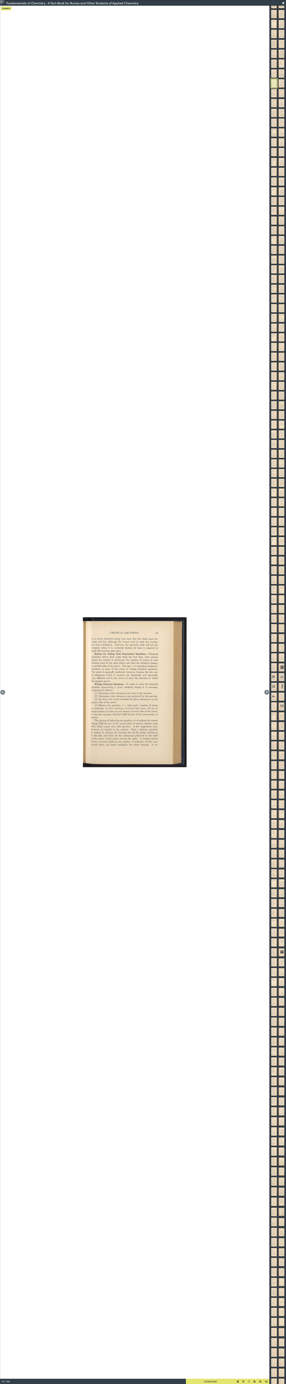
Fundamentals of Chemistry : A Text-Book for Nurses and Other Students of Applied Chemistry (72, 3)
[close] (283, 3)
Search (7, 8)
